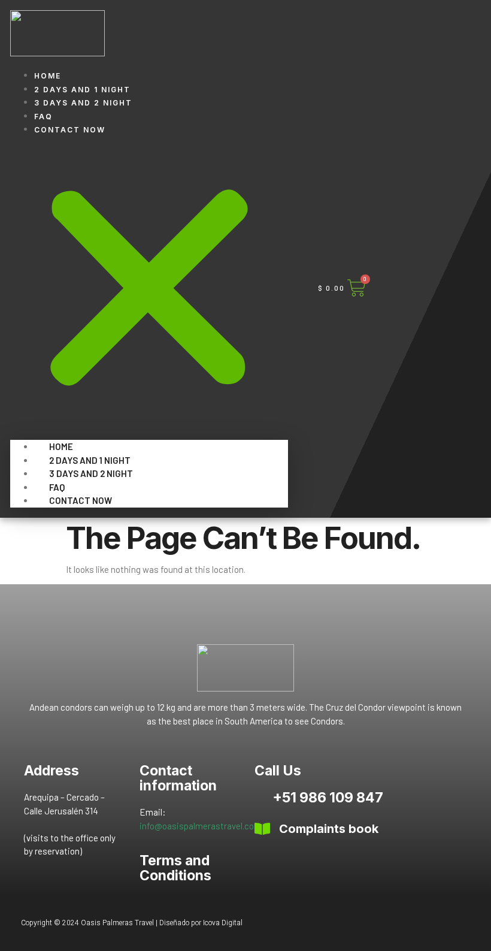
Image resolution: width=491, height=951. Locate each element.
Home (47, 75)
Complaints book (328, 829)
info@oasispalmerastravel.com (201, 825)
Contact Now (69, 129)
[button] (149, 283)
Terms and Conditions (175, 868)
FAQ (43, 116)
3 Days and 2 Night (83, 102)
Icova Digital (223, 922)
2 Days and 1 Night (82, 89)
